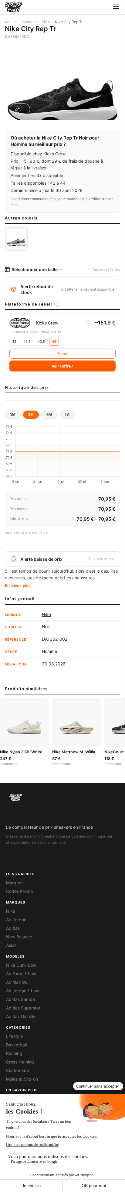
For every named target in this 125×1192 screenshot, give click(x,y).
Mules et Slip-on (22, 1079)
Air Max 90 (17, 982)
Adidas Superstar (23, 1008)
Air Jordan (16, 920)
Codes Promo (19, 891)
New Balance (19, 937)
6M (49, 414)
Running (14, 1053)
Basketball (16, 1045)
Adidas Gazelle (20, 1016)
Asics (11, 945)
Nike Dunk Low (21, 965)
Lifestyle (14, 1036)
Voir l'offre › (62, 366)
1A (67, 414)
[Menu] (116, 7)
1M (12, 414)
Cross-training (20, 1062)
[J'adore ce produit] (20, 109)
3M (31, 414)
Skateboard (17, 1070)
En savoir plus (18, 585)
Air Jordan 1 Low (22, 991)
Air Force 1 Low (21, 974)
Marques (29, 22)
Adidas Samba (20, 999)
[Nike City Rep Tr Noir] (16, 239)
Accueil (11, 22)
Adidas (13, 928)
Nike (46, 22)
